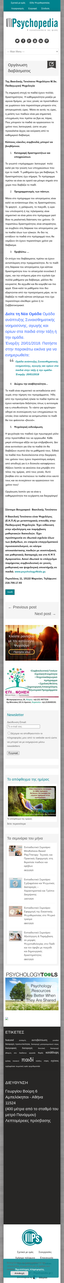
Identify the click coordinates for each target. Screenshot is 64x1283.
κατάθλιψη (52, 1052)
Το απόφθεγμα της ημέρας (19, 819)
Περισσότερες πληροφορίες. (29, 1269)
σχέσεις (55, 1060)
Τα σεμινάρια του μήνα (25, 838)
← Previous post (22, 607)
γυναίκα (56, 1040)
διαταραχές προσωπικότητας (17, 1044)
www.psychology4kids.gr (30, 571)
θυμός (40, 1053)
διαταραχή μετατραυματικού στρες (45, 1044)
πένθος (39, 1061)
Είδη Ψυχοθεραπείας (40, 3)
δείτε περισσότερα (16, 823)
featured (9, 1040)
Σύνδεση (45, 8)
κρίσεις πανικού (12, 1061)
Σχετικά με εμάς (18, 3)
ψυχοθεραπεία (34, 1066)
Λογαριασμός (17, 8)
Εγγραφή (32, 8)
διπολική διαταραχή (48, 1048)
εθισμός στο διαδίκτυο (16, 1053)
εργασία (32, 1053)
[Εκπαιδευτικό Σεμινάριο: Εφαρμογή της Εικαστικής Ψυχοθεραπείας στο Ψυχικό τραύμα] (15, 911)
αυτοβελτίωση (39, 1040)
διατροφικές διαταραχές (19, 1048)
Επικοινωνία (46, 1257)
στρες (46, 1061)
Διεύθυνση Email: (16, 722)
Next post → (45, 613)
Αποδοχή (19, 1273)
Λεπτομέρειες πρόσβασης (28, 1120)
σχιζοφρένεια (10, 1066)
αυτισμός (22, 1040)
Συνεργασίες (45, 1252)
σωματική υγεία (22, 1066)
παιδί (10, 592)
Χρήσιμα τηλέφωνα (25, 1257)
